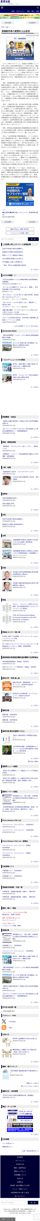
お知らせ (20, 1178)
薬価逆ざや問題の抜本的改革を (12, 252)
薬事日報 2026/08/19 (9, 720)
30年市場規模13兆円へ (10, 498)
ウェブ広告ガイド (8, 1143)
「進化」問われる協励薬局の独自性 (14, 265)
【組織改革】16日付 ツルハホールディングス (18, 471)
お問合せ (20, 1182)
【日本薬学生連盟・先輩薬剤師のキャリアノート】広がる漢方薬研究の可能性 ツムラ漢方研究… (25, 749)
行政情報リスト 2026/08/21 (12, 870)
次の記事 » (32, 22)
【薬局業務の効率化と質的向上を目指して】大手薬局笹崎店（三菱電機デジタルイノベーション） (25, 553)
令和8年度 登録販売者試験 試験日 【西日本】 (19, 897)
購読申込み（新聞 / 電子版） (11, 914)
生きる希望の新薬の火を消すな (12, 258)
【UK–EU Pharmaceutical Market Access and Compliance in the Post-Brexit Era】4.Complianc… (24, 617)
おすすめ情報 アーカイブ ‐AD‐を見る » (27, 326)
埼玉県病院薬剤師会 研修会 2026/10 (15, 661)
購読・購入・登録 (33, 11)
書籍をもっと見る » (33, 1083)
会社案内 (20, 1157)
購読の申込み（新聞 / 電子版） (20, 229)
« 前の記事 (7, 22)
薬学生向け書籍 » (33, 761)
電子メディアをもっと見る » (30, 1086)
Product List (20, 1164)
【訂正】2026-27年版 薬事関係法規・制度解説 (17, 1095)
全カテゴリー (20, 11)
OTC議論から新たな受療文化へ (12, 262)
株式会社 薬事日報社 (20, 1211)
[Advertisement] (20, 401)
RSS (10, 1028)
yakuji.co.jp (6, 1209)
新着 (13, 11)
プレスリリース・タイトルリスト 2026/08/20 (18, 830)
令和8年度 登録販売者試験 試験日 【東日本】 (19, 891)
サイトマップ (20, 1160)
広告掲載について (20, 1175)
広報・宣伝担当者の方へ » (30, 1151)
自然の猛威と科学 (8, 503)
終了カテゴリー (20, 1196)
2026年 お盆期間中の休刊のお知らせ (25, 1038)
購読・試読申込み (20, 1168)
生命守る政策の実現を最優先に (12, 248)
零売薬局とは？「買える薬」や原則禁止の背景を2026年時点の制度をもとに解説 (25, 798)
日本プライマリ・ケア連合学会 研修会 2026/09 (19, 667)
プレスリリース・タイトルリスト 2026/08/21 (18, 824)
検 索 (33, 239)
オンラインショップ (9, 920)
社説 (7, 27)
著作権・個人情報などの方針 (20, 1185)
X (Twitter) (12, 1021)
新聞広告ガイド (7, 1147)
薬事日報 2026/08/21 (9, 714)
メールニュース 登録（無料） (12, 925)
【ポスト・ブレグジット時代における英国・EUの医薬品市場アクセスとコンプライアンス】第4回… (26, 606)
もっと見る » (35, 269)
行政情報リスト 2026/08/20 (12, 876)
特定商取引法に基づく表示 (20, 1192)
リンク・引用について (20, 1189)
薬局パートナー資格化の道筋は (12, 255)
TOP (2, 27)
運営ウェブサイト (20, 1171)
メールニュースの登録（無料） (20, 233)
